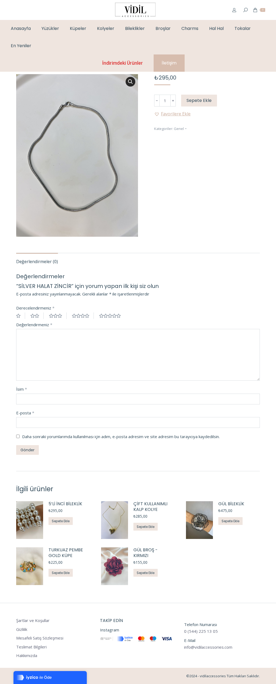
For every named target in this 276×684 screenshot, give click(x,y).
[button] (172, 114)
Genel (179, 128)
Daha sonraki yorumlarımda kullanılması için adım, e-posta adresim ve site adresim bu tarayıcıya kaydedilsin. (121, 436)
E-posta (25, 412)
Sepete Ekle (199, 100)
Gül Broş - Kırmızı (145, 553)
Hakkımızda (26, 655)
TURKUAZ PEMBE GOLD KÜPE (66, 553)
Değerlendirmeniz (34, 324)
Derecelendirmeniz (35, 308)
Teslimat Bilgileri (31, 646)
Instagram (109, 630)
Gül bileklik (231, 504)
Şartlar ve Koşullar (33, 620)
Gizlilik (21, 629)
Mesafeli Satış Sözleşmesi (39, 638)
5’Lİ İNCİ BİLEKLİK (65, 504)
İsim (21, 389)
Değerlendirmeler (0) (37, 261)
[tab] (37, 259)
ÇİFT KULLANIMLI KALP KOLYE (150, 507)
